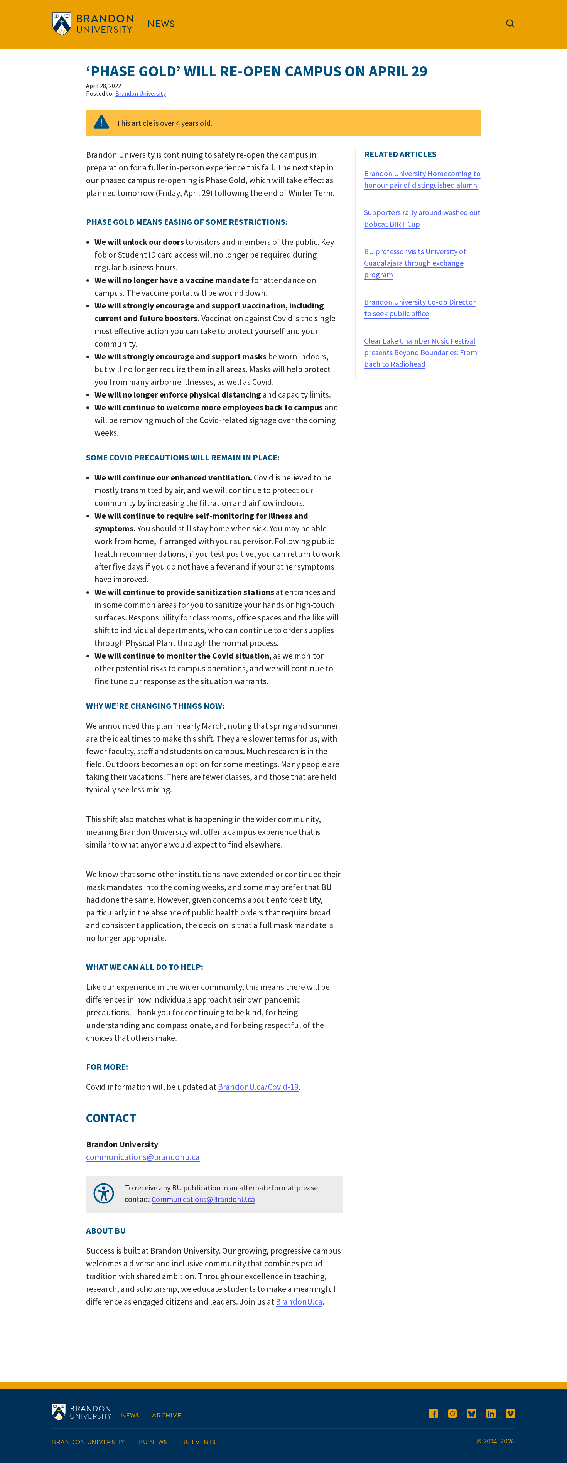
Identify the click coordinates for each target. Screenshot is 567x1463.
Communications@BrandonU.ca (203, 1199)
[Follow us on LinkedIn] (491, 1415)
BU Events (198, 1442)
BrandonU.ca (299, 1301)
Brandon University (140, 93)
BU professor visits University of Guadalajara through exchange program (415, 262)
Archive (166, 1415)
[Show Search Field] (510, 25)
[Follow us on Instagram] (452, 1415)
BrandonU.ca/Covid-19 (258, 1086)
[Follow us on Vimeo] (510, 1415)
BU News (153, 1442)
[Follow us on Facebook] (433, 1415)
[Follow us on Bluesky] (471, 1415)
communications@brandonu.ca (143, 1156)
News (161, 24)
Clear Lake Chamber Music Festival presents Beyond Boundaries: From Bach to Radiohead (420, 352)
